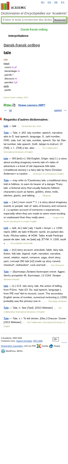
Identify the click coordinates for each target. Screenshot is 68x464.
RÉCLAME (38, 341)
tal (10, 110)
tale (6, 158)
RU (42, 2)
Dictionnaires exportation (12, 346)
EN (49, 2)
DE (56, 2)
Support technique (24, 341)
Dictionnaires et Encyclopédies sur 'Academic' (34, 13)
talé (6, 126)
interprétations (18, 35)
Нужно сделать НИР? (31, 105)
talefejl (58, 110)
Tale (6, 132)
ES (62, 2)
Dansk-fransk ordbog (34, 29)
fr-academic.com (14, 6)
